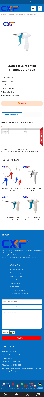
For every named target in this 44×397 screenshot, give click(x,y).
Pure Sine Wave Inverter (18, 290)
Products (12, 15)
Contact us (33, 2)
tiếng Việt (17, 384)
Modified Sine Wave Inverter (19, 294)
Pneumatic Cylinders (16, 276)
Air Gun (29, 15)
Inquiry (24, 103)
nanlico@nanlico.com (13, 362)
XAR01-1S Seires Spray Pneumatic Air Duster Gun (22, 152)
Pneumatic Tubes (15, 283)
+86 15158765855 (16, 365)
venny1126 (9, 358)
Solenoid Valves (15, 280)
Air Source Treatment (17, 269)
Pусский (39, 386)
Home (5, 15)
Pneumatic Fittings (16, 273)
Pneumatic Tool (21, 15)
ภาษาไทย (8, 384)
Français (13, 386)
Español (36, 384)
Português (30, 386)
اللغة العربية (27, 384)
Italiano (21, 386)
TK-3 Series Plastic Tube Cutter (19, 149)
